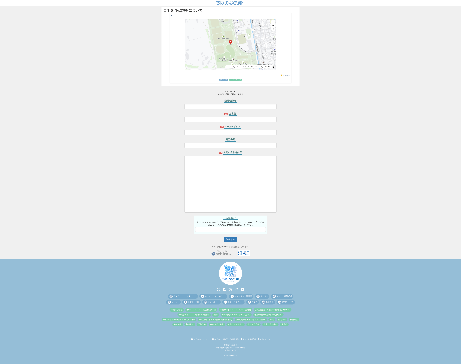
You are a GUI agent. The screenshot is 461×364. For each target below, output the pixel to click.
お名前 (232, 113)
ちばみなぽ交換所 (221, 339)
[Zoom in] (273, 22)
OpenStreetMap (266, 67)
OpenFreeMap (238, 67)
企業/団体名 (230, 100)
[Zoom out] (273, 25)
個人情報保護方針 (249, 339)
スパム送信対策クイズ (230, 218)
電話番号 (230, 139)
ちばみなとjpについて (201, 339)
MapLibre (229, 67)
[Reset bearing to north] (273, 29)
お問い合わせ (264, 339)
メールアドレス (233, 126)
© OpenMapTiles (248, 67)
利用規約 (235, 339)
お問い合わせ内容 (233, 152)
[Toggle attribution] (273, 66)
